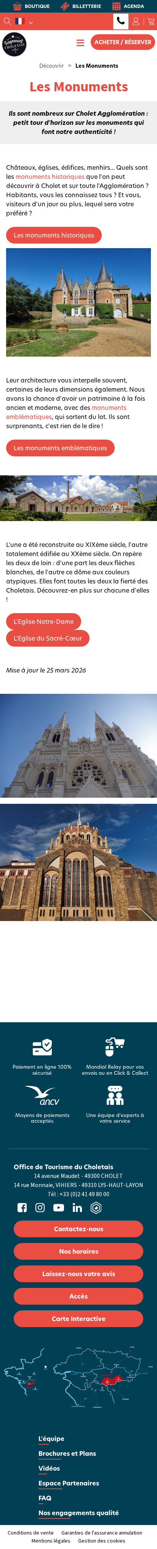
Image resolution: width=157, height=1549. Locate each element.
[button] (151, 21)
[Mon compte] (136, 21)
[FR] (24, 21)
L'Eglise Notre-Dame (44, 621)
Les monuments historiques (54, 235)
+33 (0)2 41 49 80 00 (120, 21)
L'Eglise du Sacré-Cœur (48, 638)
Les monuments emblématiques (60, 448)
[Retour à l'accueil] (14, 43)
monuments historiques (50, 176)
